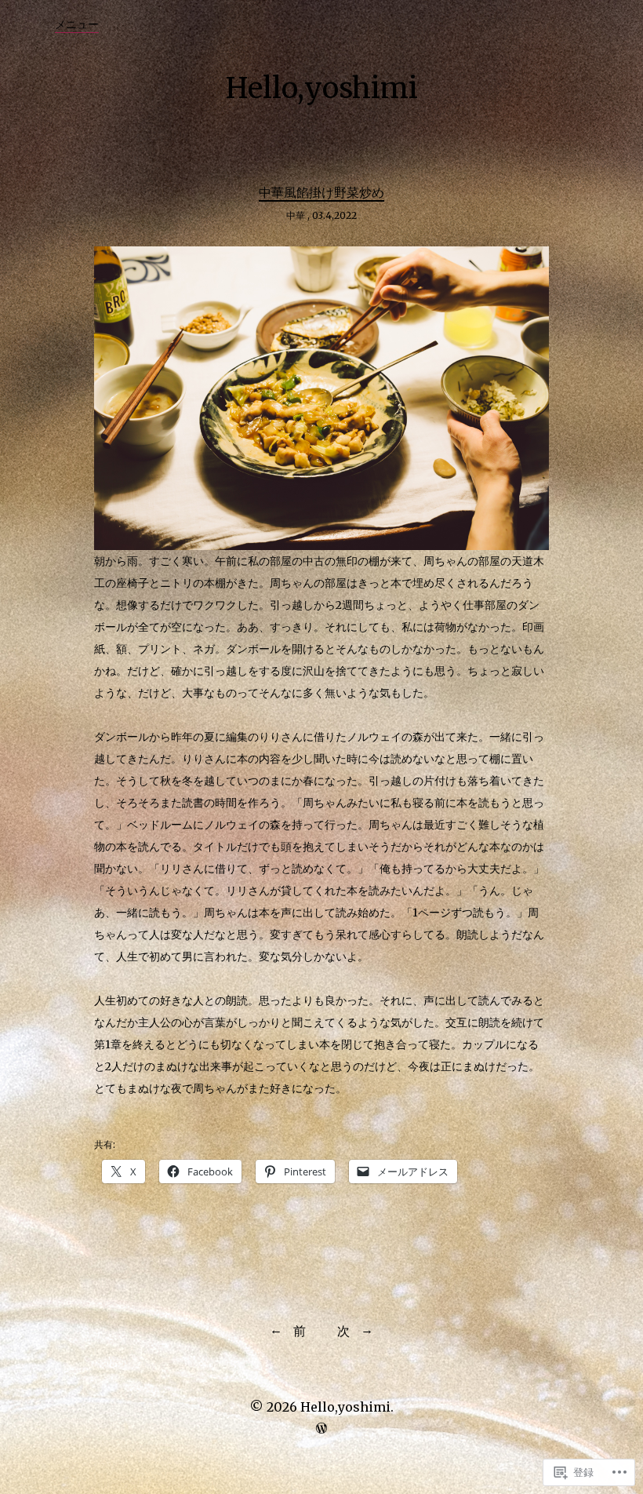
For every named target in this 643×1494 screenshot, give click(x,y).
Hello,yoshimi (322, 88)
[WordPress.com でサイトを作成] (321, 1428)
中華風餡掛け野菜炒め (321, 192)
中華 (295, 215)
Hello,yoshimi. (347, 1407)
